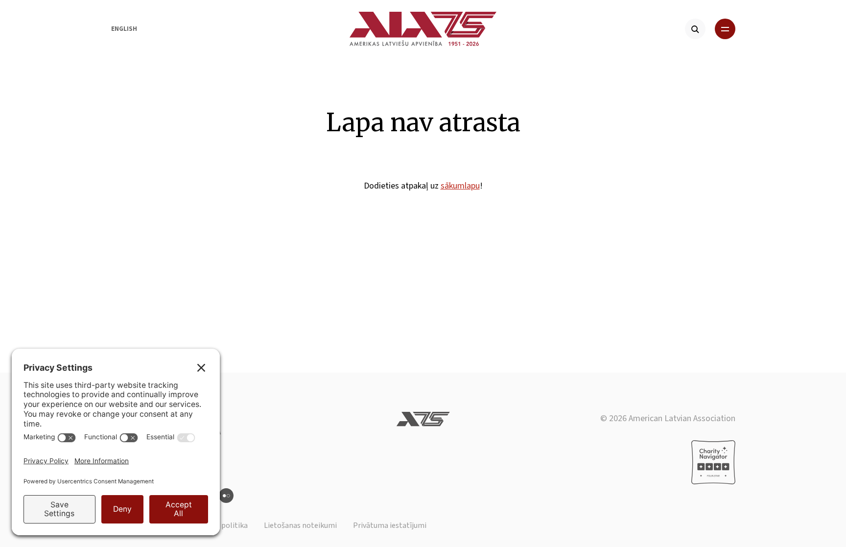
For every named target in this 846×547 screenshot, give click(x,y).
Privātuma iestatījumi (389, 525)
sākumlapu (460, 186)
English (124, 28)
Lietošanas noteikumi (300, 525)
